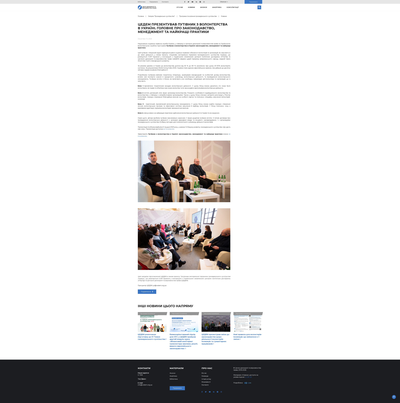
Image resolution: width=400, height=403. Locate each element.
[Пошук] (259, 7)
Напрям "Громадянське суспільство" (161, 16)
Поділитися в (146, 292)
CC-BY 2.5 (248, 377)
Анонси (203, 7)
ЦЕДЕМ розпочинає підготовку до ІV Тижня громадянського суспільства (152, 336)
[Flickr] (200, 2)
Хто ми (180, 7)
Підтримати (153, 2)
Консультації (233, 7)
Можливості (206, 382)
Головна (141, 16)
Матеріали (177, 368)
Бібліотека (141, 2)
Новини (191, 7)
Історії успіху (206, 379)
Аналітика (216, 7)
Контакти (165, 2)
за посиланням (168, 129)
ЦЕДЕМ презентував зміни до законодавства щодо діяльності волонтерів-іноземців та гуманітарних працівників (215, 339)
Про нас (207, 368)
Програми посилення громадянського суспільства (198, 16)
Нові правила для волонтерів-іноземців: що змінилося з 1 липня (247, 336)
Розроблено (238, 383)
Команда (205, 376)
